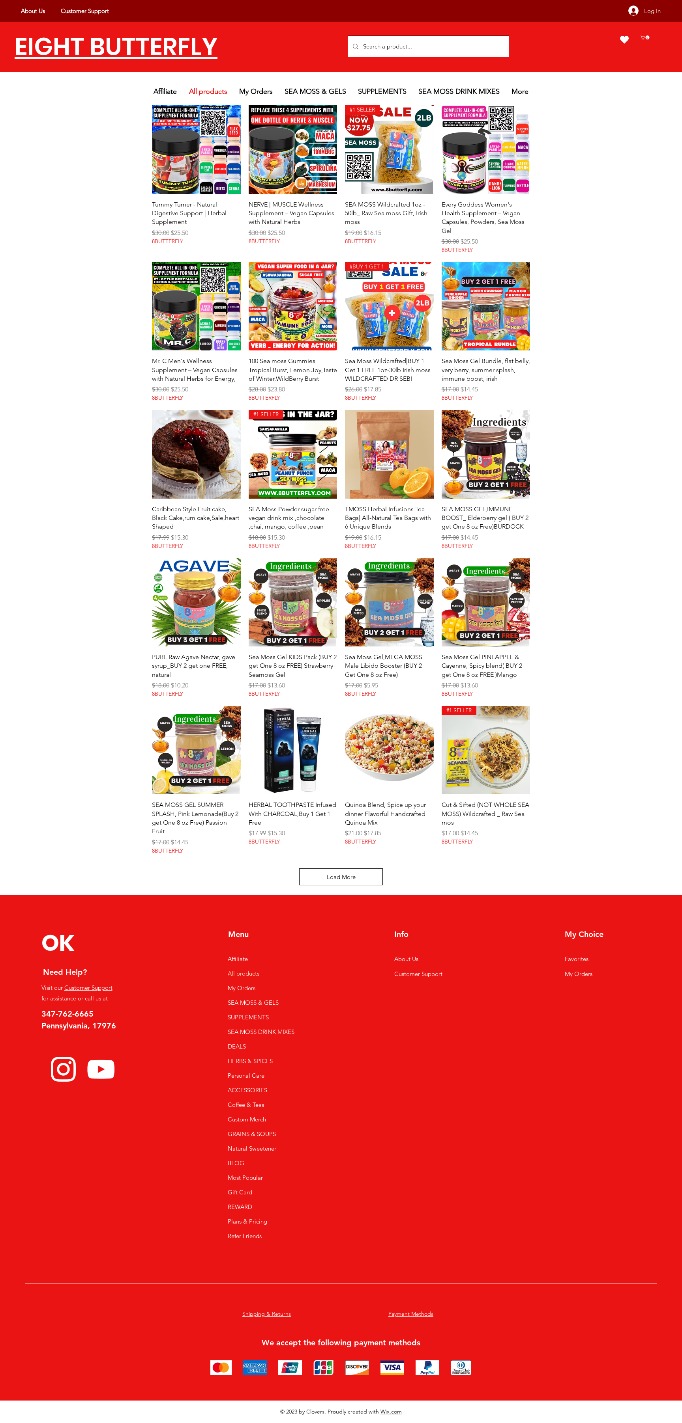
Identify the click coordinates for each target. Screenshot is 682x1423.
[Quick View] (196, 149)
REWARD (240, 1207)
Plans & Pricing (247, 1221)
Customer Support (88, 987)
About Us (406, 959)
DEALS (237, 1046)
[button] (645, 37)
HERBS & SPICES (250, 1061)
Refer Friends (245, 1236)
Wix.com (391, 1411)
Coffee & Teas (246, 1104)
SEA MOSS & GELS (253, 1002)
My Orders (241, 988)
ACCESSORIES (247, 1090)
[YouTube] (101, 1069)
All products (243, 973)
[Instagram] (63, 1069)
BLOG (236, 1163)
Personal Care (246, 1075)
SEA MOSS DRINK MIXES (261, 1032)
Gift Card (240, 1192)
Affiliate (238, 959)
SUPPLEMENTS (248, 1017)
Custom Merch (247, 1119)
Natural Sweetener (252, 1148)
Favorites (576, 959)
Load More (341, 877)
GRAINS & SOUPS (252, 1134)
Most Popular (245, 1177)
